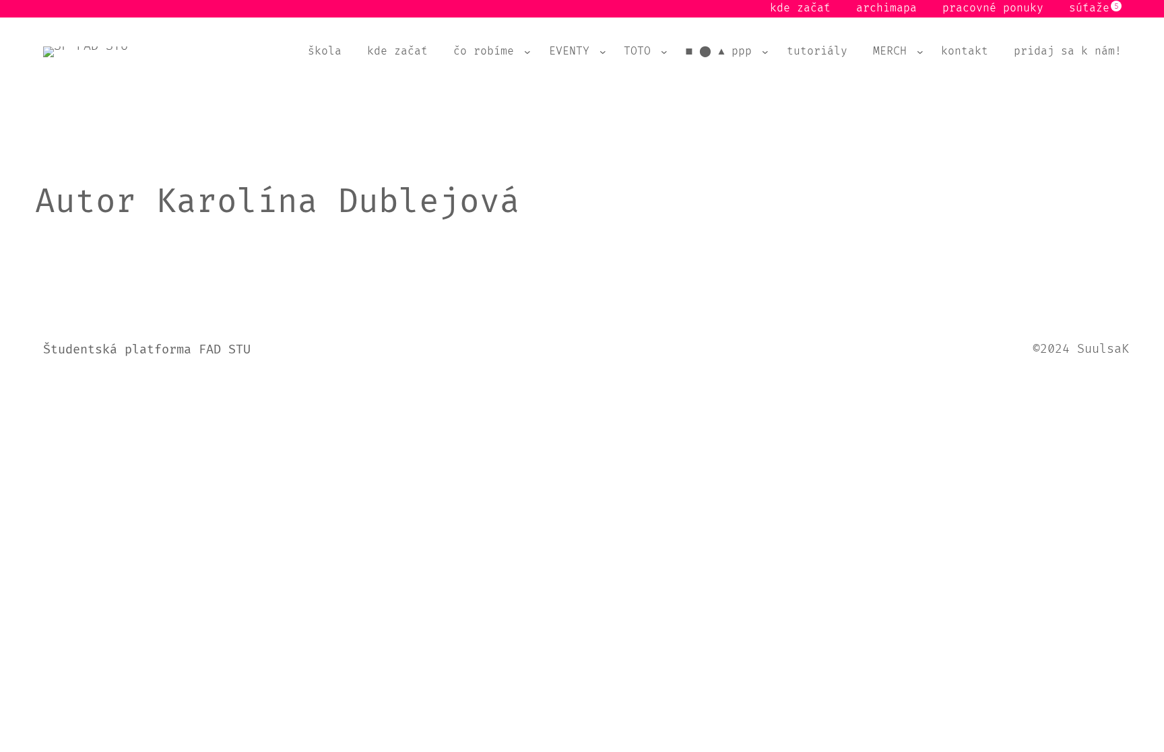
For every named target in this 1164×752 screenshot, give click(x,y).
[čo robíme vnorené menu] (527, 51)
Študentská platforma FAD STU (147, 349)
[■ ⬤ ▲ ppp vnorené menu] (765, 51)
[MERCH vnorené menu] (920, 51)
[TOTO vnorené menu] (664, 51)
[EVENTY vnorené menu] (603, 51)
